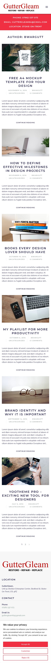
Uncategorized (17, 93)
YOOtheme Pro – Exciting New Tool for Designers (25, 495)
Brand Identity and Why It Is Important (25, 412)
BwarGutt (37, 90)
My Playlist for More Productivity (25, 331)
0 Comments (36, 93)
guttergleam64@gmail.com (13, 615)
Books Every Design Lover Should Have (25, 250)
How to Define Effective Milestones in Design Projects (25, 167)
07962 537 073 (8, 607)
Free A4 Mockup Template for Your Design (25, 82)
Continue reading (25, 123)
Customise (25, 651)
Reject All (25, 658)
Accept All (25, 644)
